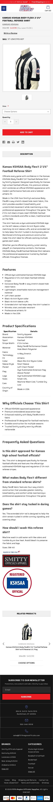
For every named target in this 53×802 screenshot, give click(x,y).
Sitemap (45, 782)
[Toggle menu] (3, 8)
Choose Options (26, 662)
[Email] (8, 142)
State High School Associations (35, 750)
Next (49, 644)
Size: (4, 106)
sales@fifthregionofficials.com (26, 735)
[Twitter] (18, 142)
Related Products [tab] (26, 613)
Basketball (32, 759)
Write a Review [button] (10, 33)
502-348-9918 (26, 724)
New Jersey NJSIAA (10, 761)
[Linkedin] (22, 142)
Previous (3, 644)
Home (7, 780)
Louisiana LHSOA (9, 757)
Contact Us (43, 780)
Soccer (31, 767)
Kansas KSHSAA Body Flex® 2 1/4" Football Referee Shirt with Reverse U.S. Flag (26, 648)
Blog (14, 780)
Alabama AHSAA (9, 765)
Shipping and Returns (27, 780)
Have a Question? (11, 782)
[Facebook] (3, 142)
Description (26, 154)
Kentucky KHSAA (9, 753)
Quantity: (6, 117)
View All (31, 771)
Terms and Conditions (30, 782)
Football (31, 763)
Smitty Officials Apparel (12, 749)
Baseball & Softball (36, 755)
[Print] (13, 142)
